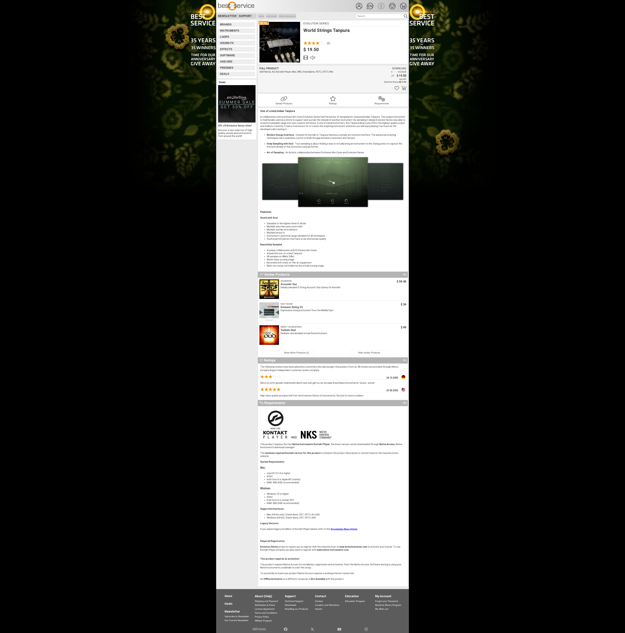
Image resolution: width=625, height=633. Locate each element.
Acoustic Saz (289, 284)
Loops (224, 36)
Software (227, 55)
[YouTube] (339, 629)
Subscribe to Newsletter (237, 616)
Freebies (226, 67)
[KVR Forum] (259, 629)
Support (245, 16)
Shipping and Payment (266, 601)
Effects (226, 49)
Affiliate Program (263, 620)
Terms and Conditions (266, 613)
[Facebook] (285, 629)
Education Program (355, 601)
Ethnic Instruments (287, 16)
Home (261, 16)
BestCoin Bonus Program (388, 605)
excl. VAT (402, 79)
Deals (224, 74)
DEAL (263, 23)
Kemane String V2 (292, 307)
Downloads (290, 605)
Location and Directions (327, 605)
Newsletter (227, 16)
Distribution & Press (265, 605)
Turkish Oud (288, 330)
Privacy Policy (262, 616)
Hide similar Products (369, 352)
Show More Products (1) (296, 352)
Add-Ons (226, 61)
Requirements (382, 103)
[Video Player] (305, 58)
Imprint (318, 609)
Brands (226, 24)
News (228, 596)
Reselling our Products (296, 609)
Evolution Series (316, 23)
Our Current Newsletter (237, 620)
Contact (319, 601)
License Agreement (265, 609)
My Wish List (381, 609)
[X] (312, 629)
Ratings (333, 103)
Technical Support (294, 601)
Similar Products (284, 103)
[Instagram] (366, 629)
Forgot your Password (386, 601)
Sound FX (227, 43)
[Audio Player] (312, 58)
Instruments (271, 16)
